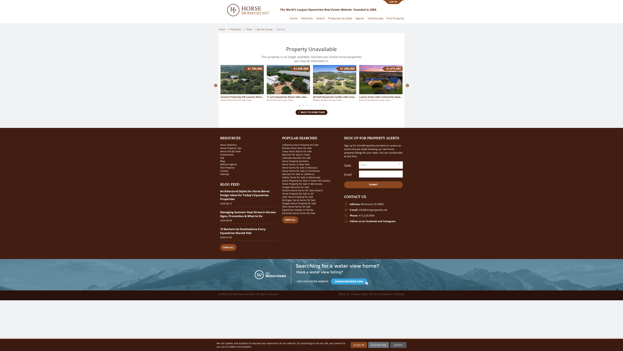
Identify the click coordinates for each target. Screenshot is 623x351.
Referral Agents (228, 164)
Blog (222, 161)
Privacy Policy (359, 294)
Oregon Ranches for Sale (295, 187)
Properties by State (340, 18)
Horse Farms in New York (295, 164)
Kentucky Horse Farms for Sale (298, 213)
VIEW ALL (228, 247)
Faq (222, 157)
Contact (224, 170)
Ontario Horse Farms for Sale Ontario (302, 190)
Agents (359, 18)
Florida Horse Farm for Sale (297, 148)
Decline (398, 344)
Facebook (371, 221)
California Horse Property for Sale (300, 144)
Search (320, 18)
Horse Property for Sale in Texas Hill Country (306, 180)
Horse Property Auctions (295, 161)
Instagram (389, 221)
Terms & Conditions (381, 294)
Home (294, 18)
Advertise (307, 18)
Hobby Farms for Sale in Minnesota (301, 177)
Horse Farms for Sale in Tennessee (301, 170)
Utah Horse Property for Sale (297, 196)
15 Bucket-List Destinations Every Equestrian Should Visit (243, 231)
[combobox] (381, 165)
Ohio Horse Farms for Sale (296, 206)
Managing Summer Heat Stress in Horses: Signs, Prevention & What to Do (248, 214)
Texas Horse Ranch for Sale (297, 151)
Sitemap (224, 174)
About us (343, 294)
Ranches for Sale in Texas (296, 154)
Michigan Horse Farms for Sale (298, 200)
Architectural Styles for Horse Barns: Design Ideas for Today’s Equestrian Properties (245, 195)
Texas (249, 29)
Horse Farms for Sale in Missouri (300, 167)
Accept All (359, 344)
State (347, 165)
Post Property (395, 18)
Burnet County (265, 29)
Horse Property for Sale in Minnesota (302, 183)
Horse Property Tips (231, 148)
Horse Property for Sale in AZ (297, 193)
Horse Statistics (228, 144)
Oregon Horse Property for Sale (299, 203)
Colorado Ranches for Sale (296, 157)
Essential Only (378, 344)
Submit (373, 184)
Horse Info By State (230, 151)
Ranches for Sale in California (298, 174)
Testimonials (375, 18)
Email (348, 174)
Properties (235, 29)
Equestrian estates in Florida (297, 209)
